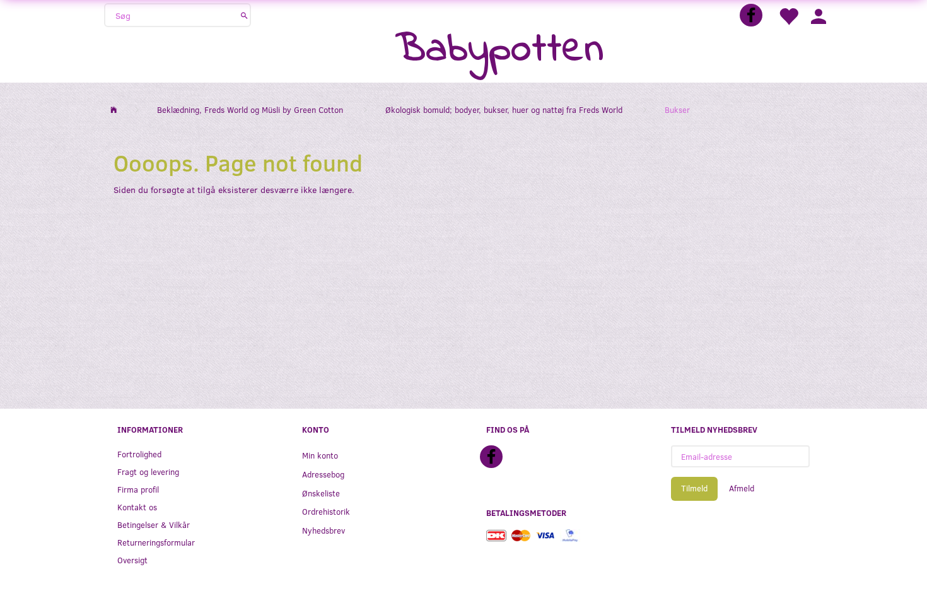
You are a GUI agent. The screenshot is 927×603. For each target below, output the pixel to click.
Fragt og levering (148, 471)
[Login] (818, 15)
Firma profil (138, 489)
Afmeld (741, 488)
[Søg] (244, 15)
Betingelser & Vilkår (153, 524)
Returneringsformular (156, 542)
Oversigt (132, 559)
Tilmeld (694, 488)
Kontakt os (137, 506)
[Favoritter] (788, 15)
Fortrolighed (139, 453)
